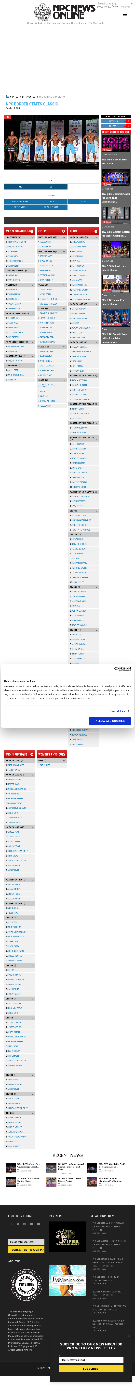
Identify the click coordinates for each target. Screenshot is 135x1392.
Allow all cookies (110, 721)
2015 (20, 187)
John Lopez (12, 370)
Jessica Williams (46, 401)
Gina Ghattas (45, 328)
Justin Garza (12, 946)
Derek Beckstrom (14, 261)
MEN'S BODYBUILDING (20, 202)
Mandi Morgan (45, 351)
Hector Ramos (13, 784)
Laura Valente (77, 658)
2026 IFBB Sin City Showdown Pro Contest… (110, 1179)
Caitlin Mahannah (79, 318)
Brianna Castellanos (80, 520)
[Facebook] (12, 1224)
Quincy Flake (12, 870)
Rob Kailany (12, 275)
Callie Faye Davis (78, 247)
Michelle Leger (77, 313)
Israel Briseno (13, 280)
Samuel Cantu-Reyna (16, 860)
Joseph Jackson (14, 304)
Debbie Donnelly (46, 275)
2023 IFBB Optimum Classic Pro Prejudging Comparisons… (116, 197)
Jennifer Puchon (78, 390)
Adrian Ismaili (13, 841)
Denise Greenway (46, 342)
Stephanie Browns (79, 428)
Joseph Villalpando (16, 1137)
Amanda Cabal (45, 356)
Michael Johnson (15, 980)
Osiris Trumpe (45, 289)
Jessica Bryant (45, 332)
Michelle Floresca (47, 304)
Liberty (10, 970)
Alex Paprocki (13, 337)
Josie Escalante (78, 356)
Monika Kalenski (78, 611)
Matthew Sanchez (15, 346)
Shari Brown (44, 247)
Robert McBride (14, 1084)
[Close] (129, 1336)
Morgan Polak (77, 620)
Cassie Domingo (78, 309)
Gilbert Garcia (13, 770)
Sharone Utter (78, 487)
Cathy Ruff (44, 765)
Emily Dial (75, 261)
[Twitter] (18, 1224)
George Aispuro (13, 837)
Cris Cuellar (12, 1141)
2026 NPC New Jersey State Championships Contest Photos (108, 1226)
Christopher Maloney (17, 851)
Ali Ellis (74, 323)
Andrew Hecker (13, 894)
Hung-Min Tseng (14, 803)
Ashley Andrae (77, 242)
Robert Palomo (13, 975)
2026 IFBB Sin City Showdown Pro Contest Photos (109, 1308)
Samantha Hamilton (48, 313)
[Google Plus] (31, 1224)
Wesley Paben (13, 865)
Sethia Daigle (77, 649)
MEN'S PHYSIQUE (20, 207)
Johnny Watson (14, 884)
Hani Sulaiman (13, 1051)
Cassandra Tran (46, 337)
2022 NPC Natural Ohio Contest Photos (114, 268)
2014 (51, 187)
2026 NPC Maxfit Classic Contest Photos (69, 1179)
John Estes (12, 1080)
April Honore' (45, 361)
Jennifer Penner (78, 275)
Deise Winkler (77, 453)
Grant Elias (12, 913)
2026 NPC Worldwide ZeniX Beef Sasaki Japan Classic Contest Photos (108, 1262)
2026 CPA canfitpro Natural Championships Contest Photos (71, 1166)
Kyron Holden (13, 1022)
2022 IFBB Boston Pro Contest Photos (113, 302)
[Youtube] (38, 1224)
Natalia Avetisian (78, 380)
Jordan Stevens (14, 961)
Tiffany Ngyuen (78, 271)
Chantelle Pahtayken (80, 352)
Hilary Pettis (77, 409)
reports (119, 126)
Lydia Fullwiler (46, 366)
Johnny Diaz (12, 794)
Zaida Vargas (76, 553)
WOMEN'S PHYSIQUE (51, 207)
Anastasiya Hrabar (79, 577)
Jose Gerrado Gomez (16, 808)
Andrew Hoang (13, 779)
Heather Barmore (78, 458)
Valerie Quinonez (79, 549)
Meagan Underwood (80, 328)
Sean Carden (12, 266)
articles (119, 121)
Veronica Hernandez (80, 399)
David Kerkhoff (13, 1003)
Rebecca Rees (44, 242)
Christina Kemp (77, 337)
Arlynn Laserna (78, 395)
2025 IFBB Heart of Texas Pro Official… (114, 161)
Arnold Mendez (14, 956)
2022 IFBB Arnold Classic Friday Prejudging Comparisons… (114, 338)
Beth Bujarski (77, 266)
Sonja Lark (75, 635)
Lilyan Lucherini (46, 318)
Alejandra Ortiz (46, 370)
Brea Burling (76, 256)
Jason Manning (14, 889)
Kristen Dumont (46, 323)
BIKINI (83, 202)
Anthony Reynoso (15, 951)
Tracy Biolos (45, 261)
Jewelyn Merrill (78, 347)
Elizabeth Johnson (48, 299)
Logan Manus (13, 328)
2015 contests (30, 97)
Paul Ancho (12, 908)
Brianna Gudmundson (81, 299)
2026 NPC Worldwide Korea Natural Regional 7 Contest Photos (110, 1324)
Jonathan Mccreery (16, 932)
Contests (15, 97)
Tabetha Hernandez (80, 530)
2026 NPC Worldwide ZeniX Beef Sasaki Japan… (112, 1165)
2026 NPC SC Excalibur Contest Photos (28, 1179)
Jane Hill (43, 396)
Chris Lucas (12, 856)
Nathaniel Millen (15, 798)
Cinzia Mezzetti (78, 501)
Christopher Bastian (16, 242)
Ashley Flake (45, 375)
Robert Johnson (14, 247)
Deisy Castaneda (78, 592)
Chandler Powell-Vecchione (47, 386)
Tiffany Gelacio (78, 294)
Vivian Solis (44, 294)
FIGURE (51, 202)
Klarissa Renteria (78, 285)
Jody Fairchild (45, 280)
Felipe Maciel (12, 1056)
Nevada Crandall (78, 735)
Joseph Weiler (13, 822)
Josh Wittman (13, 846)
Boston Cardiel (78, 463)
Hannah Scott (77, 251)
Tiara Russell (77, 361)
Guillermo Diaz (13, 309)
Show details (117, 711)
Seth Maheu (12, 251)
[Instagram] (24, 1224)
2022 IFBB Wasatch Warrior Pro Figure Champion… (116, 233)
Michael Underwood (16, 789)
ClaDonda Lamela (79, 290)
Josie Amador (45, 256)
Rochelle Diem (45, 266)
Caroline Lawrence (79, 413)
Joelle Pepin (76, 366)
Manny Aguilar (13, 927)
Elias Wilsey (12, 289)
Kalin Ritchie (12, 1146)
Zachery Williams (14, 1132)
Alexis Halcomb (78, 515)
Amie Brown (76, 468)
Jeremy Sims (12, 299)
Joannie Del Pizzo (79, 477)
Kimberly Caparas (78, 482)
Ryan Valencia (13, 294)
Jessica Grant (77, 371)
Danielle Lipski (77, 639)
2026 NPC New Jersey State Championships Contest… (28, 1165)
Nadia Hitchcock (78, 544)
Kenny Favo (12, 813)
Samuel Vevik (12, 832)
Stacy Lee (43, 391)
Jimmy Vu (11, 380)
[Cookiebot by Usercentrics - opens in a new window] (116, 669)
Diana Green (76, 333)
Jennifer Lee (77, 582)
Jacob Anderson (14, 818)
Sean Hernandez (14, 1118)
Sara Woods (76, 280)
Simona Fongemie (78, 385)
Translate (124, 6)
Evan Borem (12, 256)
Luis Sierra (11, 922)
